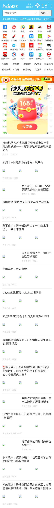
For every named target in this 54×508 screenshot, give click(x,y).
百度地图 (23, 40)
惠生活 (16, 64)
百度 (5, 31)
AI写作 (16, 69)
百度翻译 (31, 40)
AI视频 (5, 64)
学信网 (14, 40)
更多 (48, 89)
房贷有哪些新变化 (10, 19)
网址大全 (48, 69)
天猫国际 (5, 58)
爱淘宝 (31, 49)
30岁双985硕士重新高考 (30, 19)
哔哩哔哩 (14, 49)
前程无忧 (6, 69)
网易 (49, 31)
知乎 (31, 58)
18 (44, 6)
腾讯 (23, 31)
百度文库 (40, 58)
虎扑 (23, 58)
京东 (5, 49)
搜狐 (31, 31)
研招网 (49, 49)
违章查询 (48, 64)
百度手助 (40, 49)
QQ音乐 (38, 64)
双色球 (38, 69)
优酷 (14, 58)
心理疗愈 (27, 69)
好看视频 (49, 40)
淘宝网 (23, 49)
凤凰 (14, 31)
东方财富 (5, 40)
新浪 (40, 31)
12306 (48, 58)
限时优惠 (27, 64)
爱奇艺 (40, 40)
